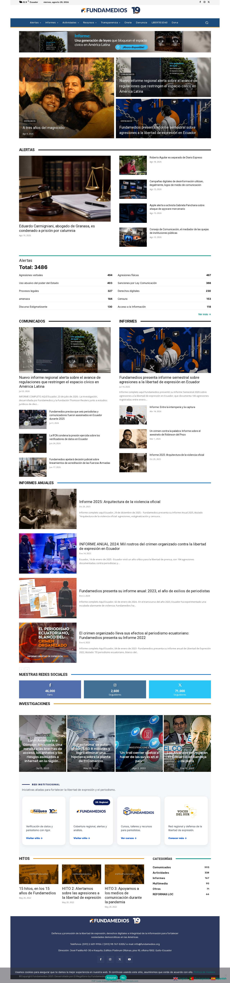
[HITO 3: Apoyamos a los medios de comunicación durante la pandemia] (124, 874)
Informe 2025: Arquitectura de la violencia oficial (177, 454)
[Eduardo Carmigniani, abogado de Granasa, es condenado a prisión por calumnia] (65, 189)
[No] (225, 975)
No (123, 977)
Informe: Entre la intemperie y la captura (172, 407)
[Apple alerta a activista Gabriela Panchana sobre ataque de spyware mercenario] (133, 213)
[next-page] (27, 669)
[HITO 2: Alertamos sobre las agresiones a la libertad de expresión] (81, 874)
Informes (187, 747)
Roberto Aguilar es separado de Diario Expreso (176, 157)
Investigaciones (139, 747)
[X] (209, 2)
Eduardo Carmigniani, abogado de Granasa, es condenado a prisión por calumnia (57, 228)
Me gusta (50, 681)
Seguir (115, 681)
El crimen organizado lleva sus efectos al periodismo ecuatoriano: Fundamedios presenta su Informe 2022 (134, 635)
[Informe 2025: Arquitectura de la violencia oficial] (133, 462)
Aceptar (111, 977)
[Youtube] (129, 959)
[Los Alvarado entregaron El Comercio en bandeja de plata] (187, 743)
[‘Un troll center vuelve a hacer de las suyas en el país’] (139, 743)
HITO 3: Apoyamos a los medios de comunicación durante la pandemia (123, 895)
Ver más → (204, 314)
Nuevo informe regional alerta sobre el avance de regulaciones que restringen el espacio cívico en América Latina (60, 382)
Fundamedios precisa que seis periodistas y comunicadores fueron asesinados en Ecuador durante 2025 (75, 415)
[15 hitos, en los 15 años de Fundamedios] (38, 874)
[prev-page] (21, 669)
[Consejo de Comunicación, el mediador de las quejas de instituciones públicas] (133, 237)
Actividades (42, 735)
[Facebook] (200, 2)
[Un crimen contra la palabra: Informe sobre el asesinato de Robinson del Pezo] (133, 438)
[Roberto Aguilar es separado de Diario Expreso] (133, 165)
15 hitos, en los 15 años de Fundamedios (37, 890)
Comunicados (127, 74)
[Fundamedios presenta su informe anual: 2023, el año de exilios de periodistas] (48, 598)
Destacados (29, 121)
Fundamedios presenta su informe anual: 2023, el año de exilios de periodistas (144, 591)
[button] (207, 22)
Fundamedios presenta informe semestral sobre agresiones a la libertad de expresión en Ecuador (159, 379)
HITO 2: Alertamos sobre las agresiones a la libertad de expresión (81, 893)
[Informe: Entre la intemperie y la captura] (133, 415)
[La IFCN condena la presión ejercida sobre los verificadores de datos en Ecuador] (33, 443)
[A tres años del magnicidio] (66, 97)
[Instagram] (204, 2)
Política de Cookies (204, 972)
